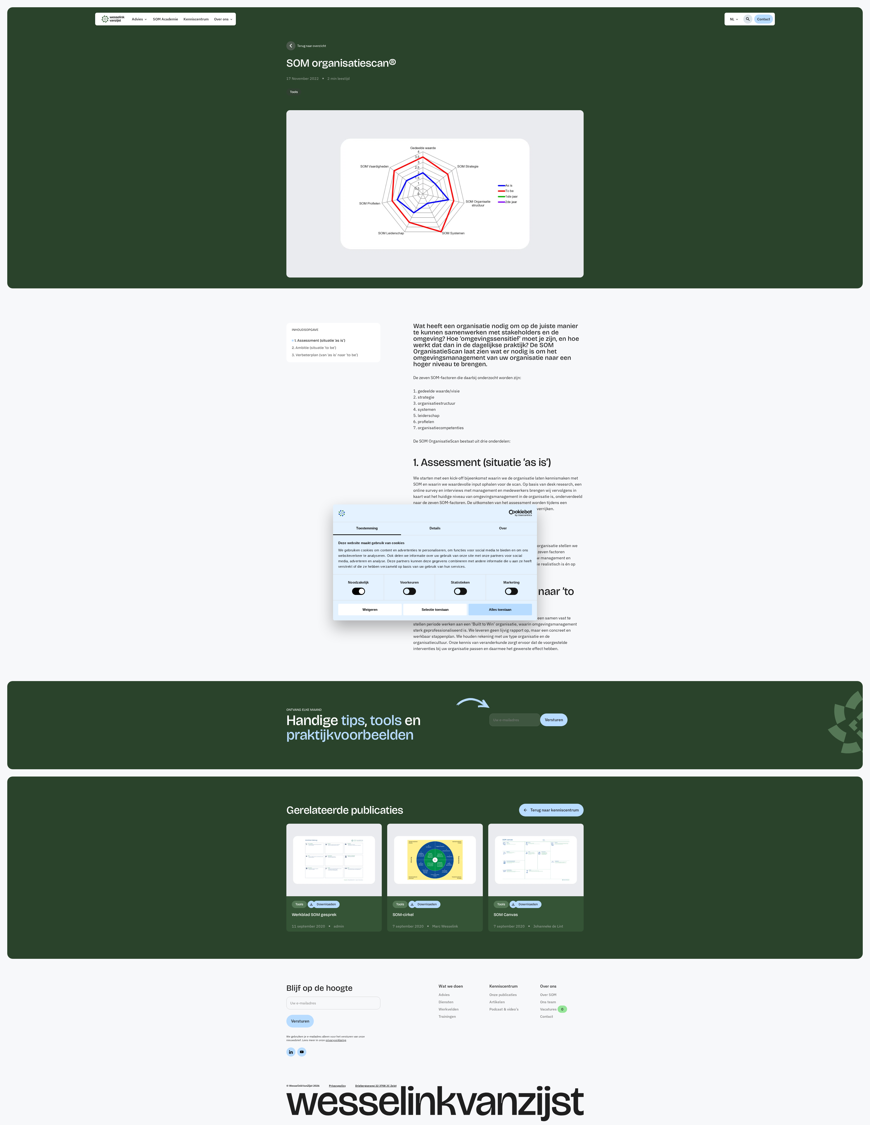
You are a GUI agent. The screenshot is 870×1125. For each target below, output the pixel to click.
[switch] (409, 591)
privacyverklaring (336, 1040)
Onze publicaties (503, 994)
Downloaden (326, 904)
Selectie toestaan (435, 609)
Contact (763, 19)
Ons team (548, 1002)
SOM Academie (165, 19)
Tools (294, 92)
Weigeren (369, 609)
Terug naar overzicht (311, 46)
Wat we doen (451, 986)
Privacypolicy (337, 1085)
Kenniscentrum (196, 19)
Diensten (446, 1002)
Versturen (554, 719)
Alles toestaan (500, 609)
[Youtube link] (301, 1052)
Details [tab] (435, 528)
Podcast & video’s (504, 1009)
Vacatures (548, 1009)
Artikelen (497, 1002)
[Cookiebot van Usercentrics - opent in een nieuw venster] (512, 513)
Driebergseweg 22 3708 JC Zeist (375, 1085)
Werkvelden (449, 1009)
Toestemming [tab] (367, 528)
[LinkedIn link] (290, 1052)
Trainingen (447, 1016)
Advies (137, 19)
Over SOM (548, 994)
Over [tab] (503, 528)
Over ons (221, 19)
